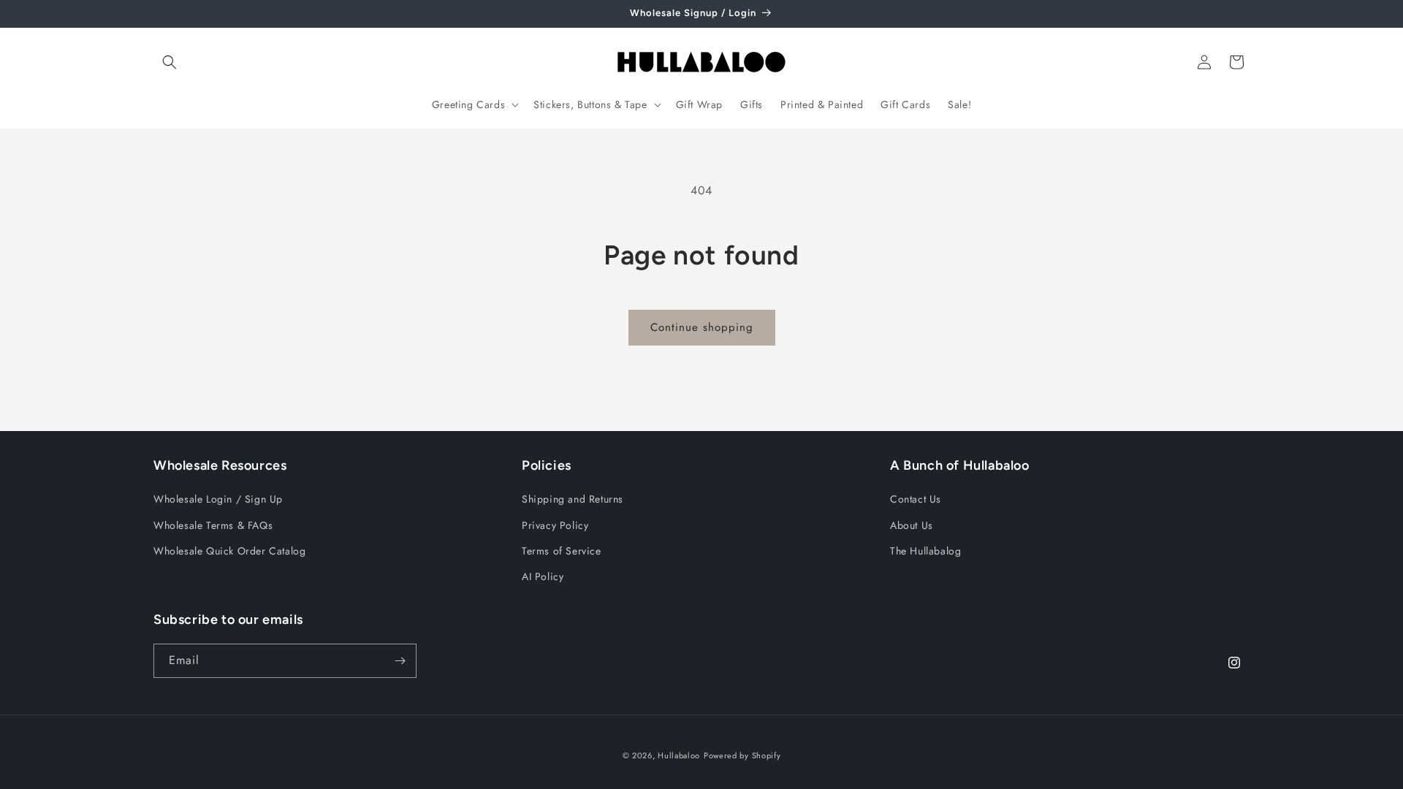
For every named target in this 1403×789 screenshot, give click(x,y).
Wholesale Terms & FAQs (213, 525)
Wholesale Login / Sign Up (218, 499)
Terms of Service (561, 551)
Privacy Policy (555, 525)
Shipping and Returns (572, 499)
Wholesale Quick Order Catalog (229, 551)
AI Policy (542, 576)
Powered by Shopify (742, 755)
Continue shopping (701, 327)
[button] (169, 62)
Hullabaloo (679, 755)
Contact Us (915, 499)
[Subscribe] (400, 661)
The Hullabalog (925, 551)
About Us (911, 525)
